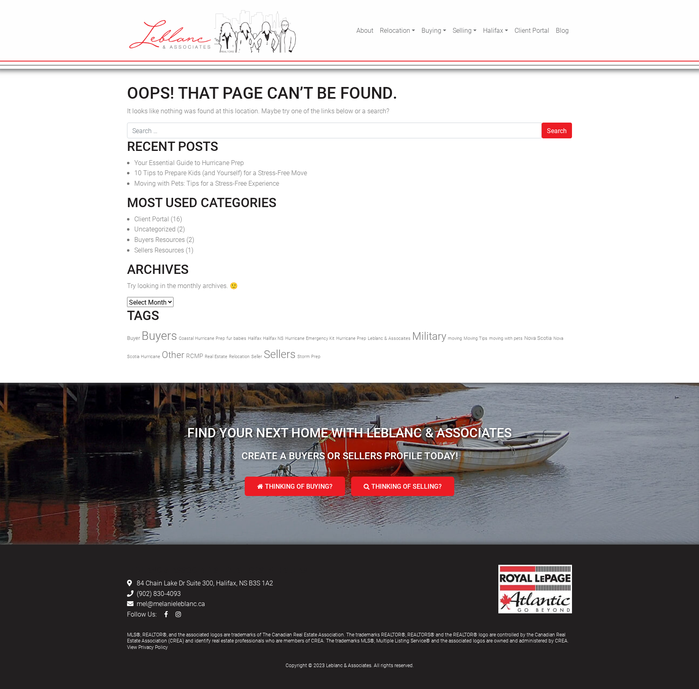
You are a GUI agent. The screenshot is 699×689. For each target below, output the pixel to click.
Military (429, 336)
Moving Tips (475, 338)
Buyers (159, 335)
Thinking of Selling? (406, 486)
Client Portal (532, 30)
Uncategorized (155, 229)
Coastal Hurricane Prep (202, 338)
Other (173, 354)
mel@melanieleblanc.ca (171, 603)
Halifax (493, 30)
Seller (256, 356)
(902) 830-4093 (159, 593)
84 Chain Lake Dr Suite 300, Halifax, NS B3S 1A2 (205, 583)
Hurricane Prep (351, 338)
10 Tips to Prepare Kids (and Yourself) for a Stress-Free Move (220, 172)
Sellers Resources (159, 250)
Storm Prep (308, 356)
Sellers (280, 354)
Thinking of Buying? (298, 486)
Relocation (395, 30)
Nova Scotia (538, 337)
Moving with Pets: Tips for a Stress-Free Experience (206, 183)
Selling (462, 30)
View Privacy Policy (147, 647)
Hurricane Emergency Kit (310, 338)
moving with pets (506, 338)
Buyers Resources (159, 239)
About (364, 30)
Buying (431, 30)
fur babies (236, 338)
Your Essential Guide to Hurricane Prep (189, 162)
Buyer (133, 337)
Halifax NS (273, 338)
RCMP (194, 356)
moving (455, 338)
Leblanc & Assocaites (389, 338)
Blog (562, 30)
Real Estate (216, 356)
